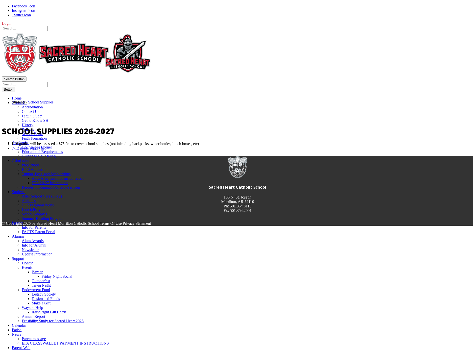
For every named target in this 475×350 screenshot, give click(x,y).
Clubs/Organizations (38, 205)
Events (27, 267)
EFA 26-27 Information (50, 183)
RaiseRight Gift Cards (49, 312)
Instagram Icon (23, 10)
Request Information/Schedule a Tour (51, 187)
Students (18, 192)
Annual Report (33, 316)
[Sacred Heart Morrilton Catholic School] (76, 74)
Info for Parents (34, 227)
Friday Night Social (57, 276)
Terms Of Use (111, 223)
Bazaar (37, 272)
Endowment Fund (36, 290)
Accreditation (32, 107)
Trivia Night (41, 285)
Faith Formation (34, 138)
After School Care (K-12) (42, 196)
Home (17, 98)
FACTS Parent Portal (38, 232)
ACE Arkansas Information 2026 (57, 178)
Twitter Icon (21, 15)
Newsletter (30, 250)
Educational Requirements (42, 152)
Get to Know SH (35, 120)
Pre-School (30, 165)
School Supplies (34, 214)
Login (6, 23)
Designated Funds (46, 299)
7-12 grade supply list (29, 148)
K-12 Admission (35, 169)
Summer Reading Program (42, 218)
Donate (27, 263)
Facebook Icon (23, 6)
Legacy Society (44, 294)
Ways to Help (32, 307)
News (16, 334)
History (27, 125)
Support (18, 258)
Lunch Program (34, 209)
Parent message (34, 339)
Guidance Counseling (39, 156)
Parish (17, 330)
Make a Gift (41, 303)
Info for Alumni (34, 245)
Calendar (19, 325)
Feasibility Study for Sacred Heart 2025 (53, 321)
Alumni (18, 236)
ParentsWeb (21, 348)
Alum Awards (33, 241)
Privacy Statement (137, 223)
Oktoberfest (41, 281)
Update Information (37, 254)
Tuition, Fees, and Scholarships (46, 174)
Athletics (29, 201)
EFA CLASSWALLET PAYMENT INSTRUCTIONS (65, 343)
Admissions (21, 160)
